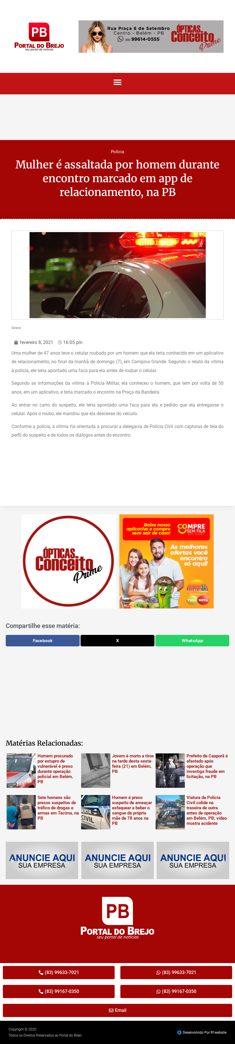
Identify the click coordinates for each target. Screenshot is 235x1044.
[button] (117, 82)
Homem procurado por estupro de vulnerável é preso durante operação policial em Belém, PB (55, 768)
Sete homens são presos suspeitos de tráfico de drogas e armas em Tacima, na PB (58, 808)
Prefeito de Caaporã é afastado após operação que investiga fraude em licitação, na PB (207, 766)
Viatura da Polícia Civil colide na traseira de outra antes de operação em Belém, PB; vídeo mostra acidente (207, 810)
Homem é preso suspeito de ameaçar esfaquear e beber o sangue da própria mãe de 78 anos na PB (132, 810)
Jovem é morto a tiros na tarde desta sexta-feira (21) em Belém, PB (133, 763)
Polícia (117, 151)
